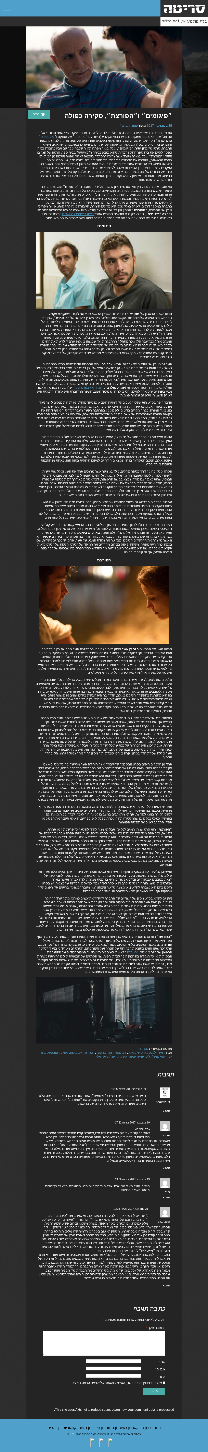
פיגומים (121, 1056)
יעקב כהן (76, 1052)
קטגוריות (70, 1428)
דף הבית (55, 1428)
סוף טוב (80, 137)
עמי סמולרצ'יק (155, 1056)
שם (162, 1362)
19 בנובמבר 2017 (159, 125)
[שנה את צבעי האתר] (39, 114)
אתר (162, 1376)
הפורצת (88, 1052)
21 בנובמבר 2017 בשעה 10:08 (130, 1208)
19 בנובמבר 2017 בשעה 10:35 (128, 1089)
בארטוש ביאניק (138, 1052)
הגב (167, 1110)
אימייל (160, 1369)
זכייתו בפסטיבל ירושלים (78, 214)
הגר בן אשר (104, 1052)
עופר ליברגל (129, 125)
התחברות (153, 1428)
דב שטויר (120, 1052)
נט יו (72, 1434)
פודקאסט (137, 1428)
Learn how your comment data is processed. (114, 1409)
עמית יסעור (136, 1056)
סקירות (143, 1048)
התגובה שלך (155, 1328)
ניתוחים (108, 1428)
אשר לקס (156, 1052)
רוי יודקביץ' (163, 1101)
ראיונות (122, 1428)
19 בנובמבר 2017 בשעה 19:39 (132, 1179)
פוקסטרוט (47, 137)
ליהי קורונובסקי (58, 1052)
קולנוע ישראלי (105, 1056)
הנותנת (132, 952)
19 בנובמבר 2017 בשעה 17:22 (132, 1122)
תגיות (83, 1428)
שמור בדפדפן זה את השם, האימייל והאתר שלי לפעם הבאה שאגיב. (117, 1383)
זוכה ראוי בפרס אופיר (87, 387)
